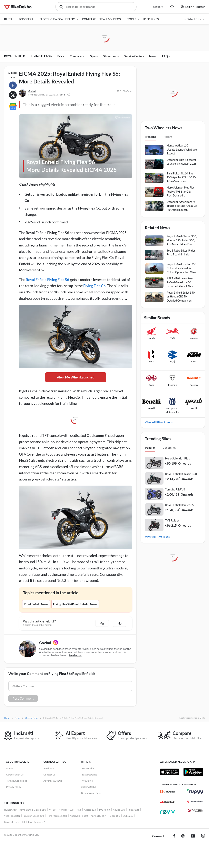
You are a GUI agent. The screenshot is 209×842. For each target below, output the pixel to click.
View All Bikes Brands (159, 422)
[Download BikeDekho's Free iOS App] (169, 772)
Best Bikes (163, 536)
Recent (167, 136)
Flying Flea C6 (94, 285)
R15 (79, 809)
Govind (32, 91)
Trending (150, 136)
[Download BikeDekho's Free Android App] (193, 772)
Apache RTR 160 (79, 815)
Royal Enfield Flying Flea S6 (47, 279)
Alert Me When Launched (75, 377)
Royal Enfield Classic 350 (181, 474)
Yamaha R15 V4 (175, 489)
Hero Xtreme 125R (57, 815)
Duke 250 (128, 815)
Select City (194, 19)
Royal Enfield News (36, 604)
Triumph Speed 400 (33, 815)
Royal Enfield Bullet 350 (180, 505)
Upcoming (169, 447)
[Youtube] (193, 836)
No (119, 623)
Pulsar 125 (133, 809)
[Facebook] (174, 836)
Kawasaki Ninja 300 (14, 821)
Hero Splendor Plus (177, 458)
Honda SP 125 (66, 809)
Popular (150, 447)
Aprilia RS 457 (98, 815)
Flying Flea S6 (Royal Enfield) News (75, 604)
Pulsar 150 (114, 815)
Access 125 (90, 809)
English (156, 6)
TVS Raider (172, 520)
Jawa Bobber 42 (36, 821)
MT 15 (52, 809)
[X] (183, 836)
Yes (102, 623)
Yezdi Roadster (12, 815)
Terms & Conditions (16, 780)
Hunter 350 (10, 809)
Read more (75, 655)
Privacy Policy (13, 786)
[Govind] (22, 93)
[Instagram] (55, 642)
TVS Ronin (104, 809)
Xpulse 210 (119, 809)
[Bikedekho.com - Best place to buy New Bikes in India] (18, 6)
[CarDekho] (167, 792)
